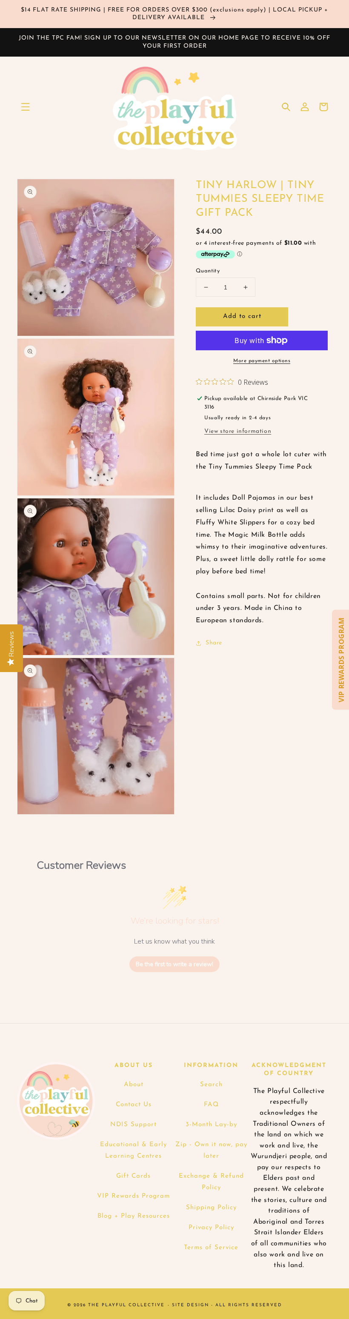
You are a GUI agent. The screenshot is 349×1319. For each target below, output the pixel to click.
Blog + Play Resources (133, 1216)
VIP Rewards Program (133, 1196)
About (133, 1085)
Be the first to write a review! (174, 964)
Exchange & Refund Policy (211, 1182)
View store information (237, 431)
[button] (25, 106)
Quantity (208, 271)
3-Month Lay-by (211, 1125)
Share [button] (214, 643)
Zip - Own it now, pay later (211, 1150)
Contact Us (134, 1105)
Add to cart (242, 316)
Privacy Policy (211, 1228)
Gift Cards (133, 1176)
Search (211, 1085)
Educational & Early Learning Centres (133, 1150)
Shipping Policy (211, 1208)
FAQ (211, 1105)
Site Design (190, 1305)
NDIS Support (133, 1125)
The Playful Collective (126, 1305)
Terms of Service (211, 1248)
